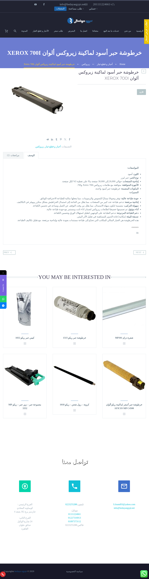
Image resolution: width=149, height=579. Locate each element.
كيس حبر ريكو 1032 (24, 338)
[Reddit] (48, 139)
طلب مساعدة (75, 8)
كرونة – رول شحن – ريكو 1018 (74, 404)
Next (138, 252)
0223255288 (71, 504)
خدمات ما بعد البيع (111, 31)
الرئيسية (139, 31)
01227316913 (74, 518)
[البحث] (15, 31)
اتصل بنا (83, 31)
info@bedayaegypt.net (72, 4)
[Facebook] (44, 4)
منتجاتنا (95, 31)
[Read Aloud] (137, 227)
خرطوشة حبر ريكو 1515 (74, 338)
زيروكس (40, 146)
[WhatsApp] (3, 299)
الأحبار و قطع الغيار (41, 31)
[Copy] (135, 227)
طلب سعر (58, 31)
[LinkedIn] (52, 139)
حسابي (92, 8)
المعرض (71, 31)
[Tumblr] (56, 139)
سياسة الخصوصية (74, 571)
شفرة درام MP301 (124, 338)
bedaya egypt (21, 571)
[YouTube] (35, 4)
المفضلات (60, 9)
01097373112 (74, 521)
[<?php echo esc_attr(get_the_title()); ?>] (124, 343)
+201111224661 (102, 4)
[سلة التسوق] (8, 31)
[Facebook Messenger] (3, 305)
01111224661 (74, 514)
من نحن (127, 31)
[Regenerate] (133, 227)
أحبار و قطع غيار (53, 146)
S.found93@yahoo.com (124, 504)
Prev (6, 252)
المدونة (24, 31)
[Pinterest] (61, 139)
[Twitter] (65, 139)
